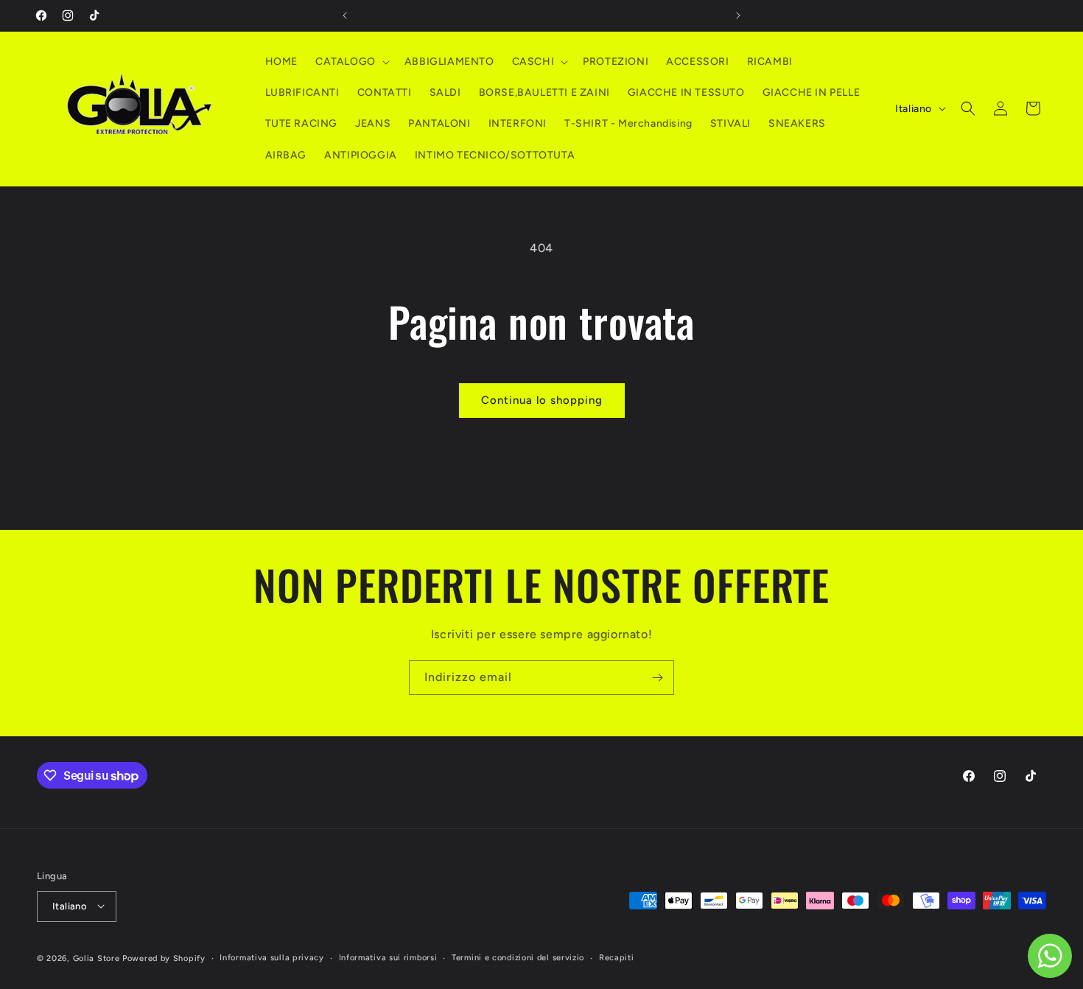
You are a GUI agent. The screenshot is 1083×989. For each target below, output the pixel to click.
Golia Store (96, 957)
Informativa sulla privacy (272, 957)
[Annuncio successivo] (738, 15)
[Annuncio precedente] (345, 15)
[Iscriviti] (657, 677)
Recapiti (616, 957)
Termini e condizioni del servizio (518, 957)
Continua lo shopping (542, 400)
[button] (351, 61)
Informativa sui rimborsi (388, 957)
